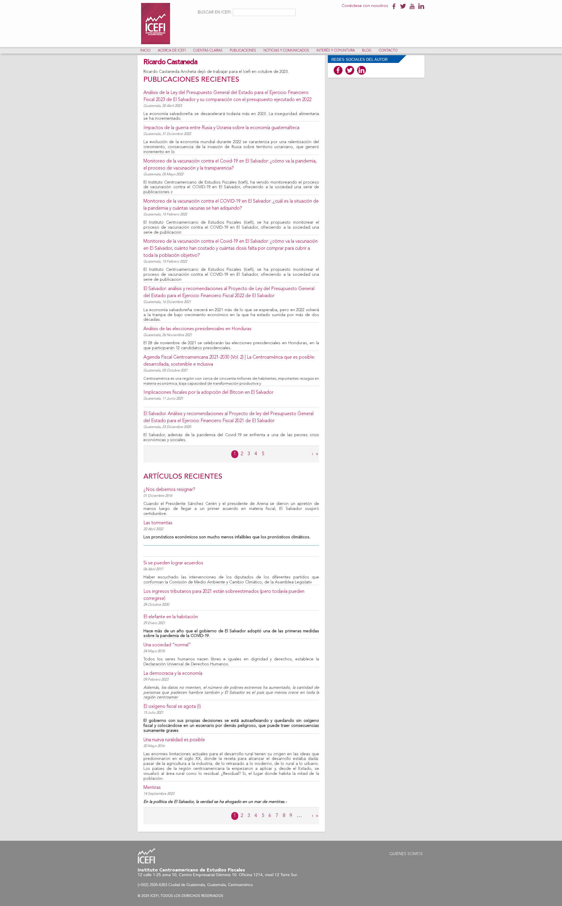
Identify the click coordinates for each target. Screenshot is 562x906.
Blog (366, 50)
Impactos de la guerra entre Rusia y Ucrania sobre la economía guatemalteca (221, 128)
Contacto (388, 50)
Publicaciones (243, 50)
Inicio (145, 50)
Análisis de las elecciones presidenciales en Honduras (197, 329)
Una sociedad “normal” (167, 645)
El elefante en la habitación (170, 617)
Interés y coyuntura (335, 50)
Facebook (338, 70)
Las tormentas (157, 523)
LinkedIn (361, 70)
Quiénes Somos (406, 854)
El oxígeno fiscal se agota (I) (172, 706)
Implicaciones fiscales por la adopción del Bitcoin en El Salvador (208, 392)
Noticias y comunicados (286, 50)
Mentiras (152, 787)
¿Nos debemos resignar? (169, 489)
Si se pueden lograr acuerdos (173, 563)
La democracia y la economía (172, 673)
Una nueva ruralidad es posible (174, 740)
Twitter (349, 70)
